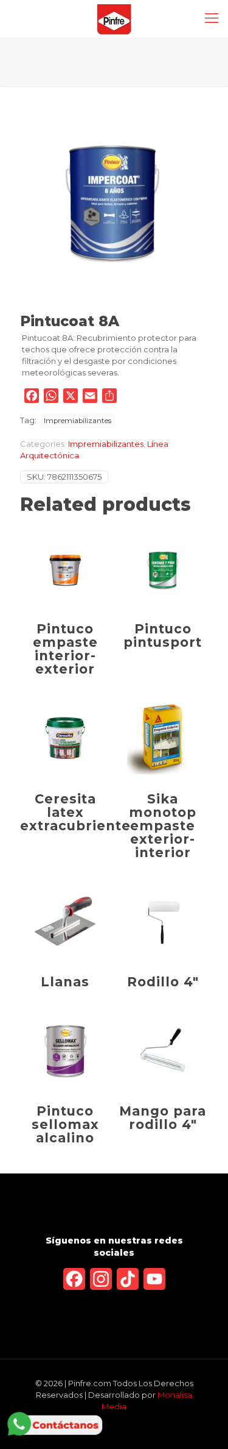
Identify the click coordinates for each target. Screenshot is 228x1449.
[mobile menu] (211, 18)
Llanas (65, 981)
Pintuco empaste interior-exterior (65, 649)
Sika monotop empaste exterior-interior (162, 825)
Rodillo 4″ (163, 981)
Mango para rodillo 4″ (162, 1117)
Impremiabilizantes (77, 420)
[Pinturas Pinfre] (114, 18)
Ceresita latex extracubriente (75, 812)
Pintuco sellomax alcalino (65, 1124)
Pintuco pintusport (162, 635)
